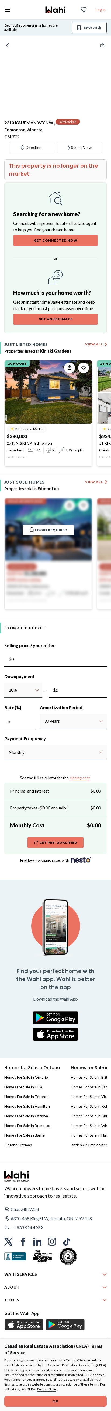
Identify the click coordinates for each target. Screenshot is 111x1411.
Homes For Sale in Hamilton (27, 1106)
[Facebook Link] (23, 1242)
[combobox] (8, 689)
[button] (55, 1209)
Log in (101, 9)
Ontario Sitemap (18, 1144)
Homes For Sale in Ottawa (26, 1116)
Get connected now (55, 240)
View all (94, 344)
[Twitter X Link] (8, 1242)
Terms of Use (46, 1389)
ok (55, 1401)
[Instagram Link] (52, 1242)
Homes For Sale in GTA (23, 1087)
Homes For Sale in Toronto (26, 1096)
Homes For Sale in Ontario (26, 1077)
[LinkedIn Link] (37, 1242)
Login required (51, 530)
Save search (92, 27)
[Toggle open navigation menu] (7, 9)
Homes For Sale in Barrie (24, 1135)
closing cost (80, 777)
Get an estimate (55, 319)
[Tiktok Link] (67, 1242)
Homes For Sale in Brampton (27, 1125)
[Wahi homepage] (55, 9)
